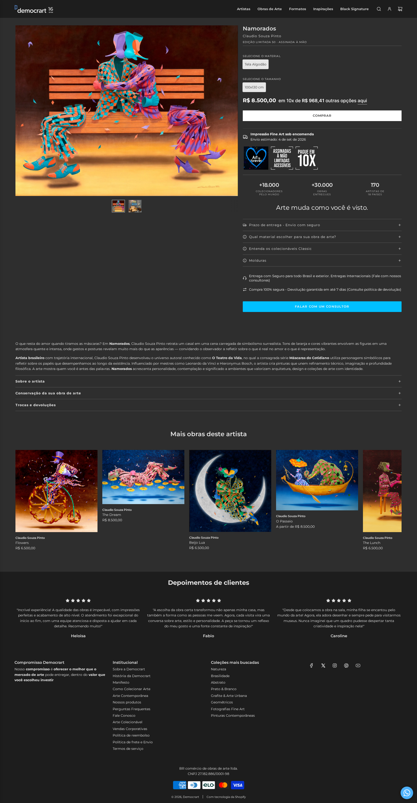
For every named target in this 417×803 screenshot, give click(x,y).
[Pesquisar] (379, 9)
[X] (323, 665)
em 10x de (322, 100)
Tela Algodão (255, 64)
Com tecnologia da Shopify (226, 797)
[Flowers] (56, 491)
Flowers (22, 543)
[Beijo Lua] (230, 491)
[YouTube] (358, 665)
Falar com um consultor (322, 306)
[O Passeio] (317, 480)
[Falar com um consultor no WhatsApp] (407, 793)
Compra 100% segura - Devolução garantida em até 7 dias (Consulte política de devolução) (325, 289)
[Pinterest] (346, 665)
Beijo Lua (197, 542)
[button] (24, 503)
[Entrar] (389, 9)
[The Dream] (143, 477)
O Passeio (284, 521)
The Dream (111, 515)
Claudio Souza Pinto (262, 36)
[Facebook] (311, 665)
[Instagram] (334, 665)
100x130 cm (254, 87)
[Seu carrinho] (400, 9)
